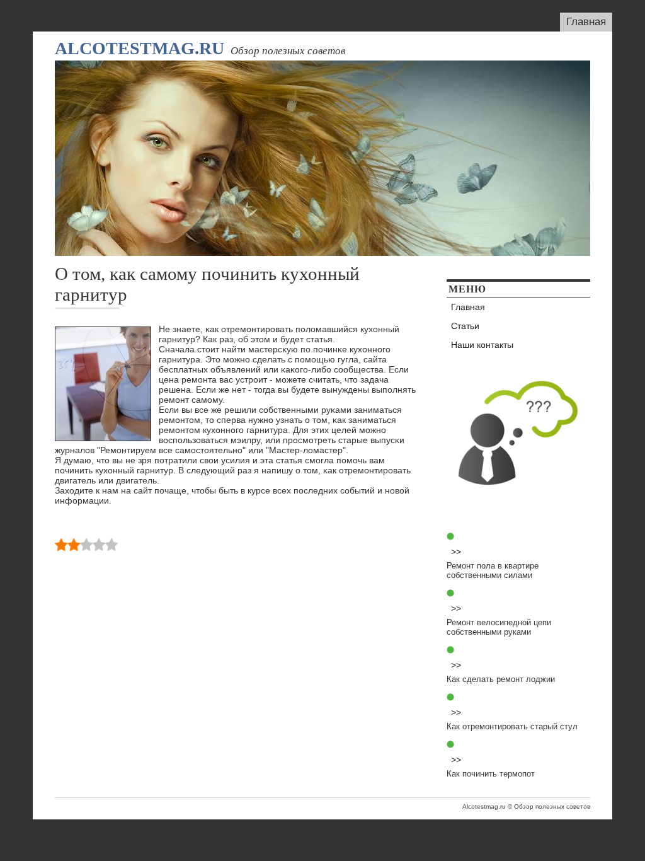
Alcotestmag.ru (139, 48)
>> (456, 551)
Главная (586, 22)
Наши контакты (482, 345)
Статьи (465, 326)
